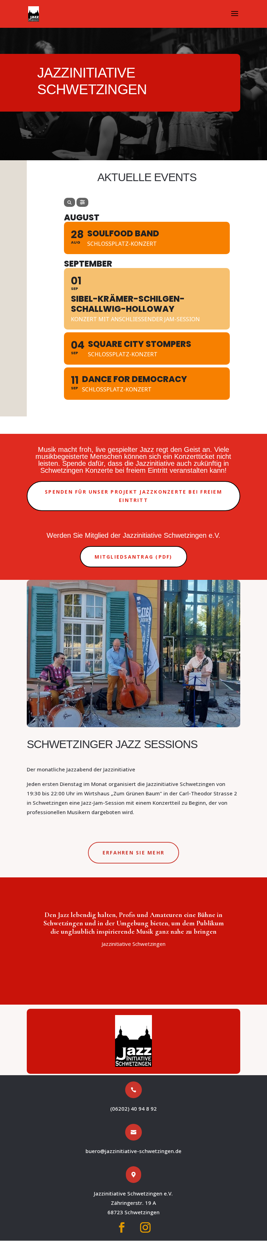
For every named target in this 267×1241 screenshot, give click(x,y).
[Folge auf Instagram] (145, 1227)
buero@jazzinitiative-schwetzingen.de (133, 1150)
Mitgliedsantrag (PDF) (133, 556)
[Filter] (82, 202)
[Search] (69, 202)
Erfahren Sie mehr (133, 852)
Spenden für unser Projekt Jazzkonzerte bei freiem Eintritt (133, 495)
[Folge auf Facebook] (121, 1227)
